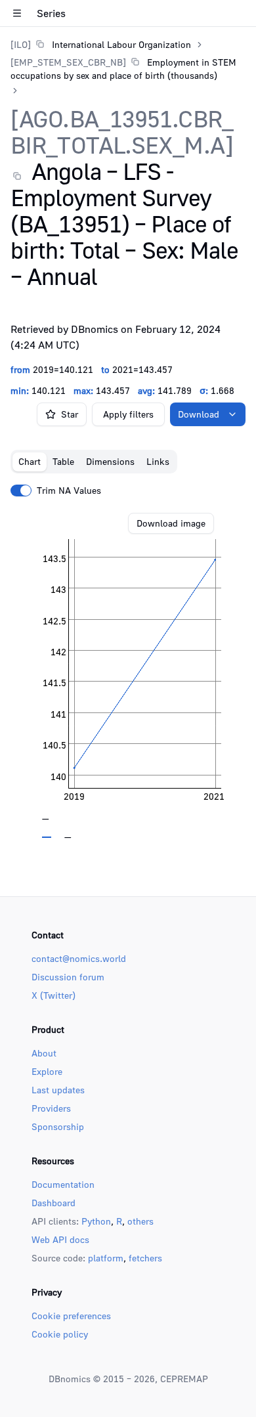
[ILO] (21, 44)
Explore (47, 1071)
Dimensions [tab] (110, 461)
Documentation (63, 1184)
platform (105, 1257)
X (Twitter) (53, 995)
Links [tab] (157, 461)
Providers (51, 1108)
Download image (171, 523)
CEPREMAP (184, 1378)
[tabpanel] (128, 676)
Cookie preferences (71, 1315)
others (140, 1221)
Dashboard (53, 1202)
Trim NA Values (69, 490)
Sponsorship (58, 1126)
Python (96, 1221)
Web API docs (60, 1239)
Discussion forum (68, 976)
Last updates (58, 1089)
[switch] (21, 490)
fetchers (145, 1257)
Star (69, 414)
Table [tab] (63, 461)
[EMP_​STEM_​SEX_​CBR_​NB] (68, 62)
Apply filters (128, 414)
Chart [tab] (29, 461)
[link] (101, 44)
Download (198, 414)
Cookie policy (60, 1334)
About (44, 1052)
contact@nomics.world (79, 958)
